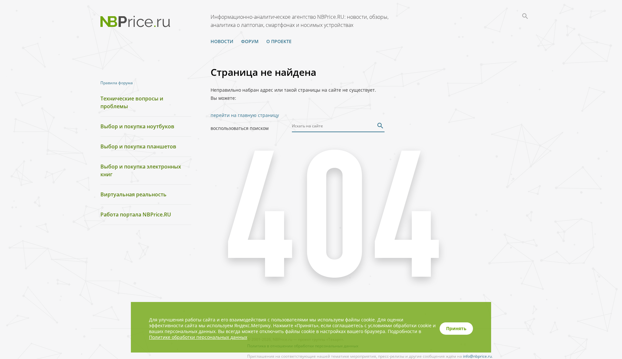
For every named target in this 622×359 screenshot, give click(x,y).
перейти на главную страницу (245, 115)
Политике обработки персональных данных (198, 337)
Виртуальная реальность (133, 194)
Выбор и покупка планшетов (138, 146)
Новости (222, 41)
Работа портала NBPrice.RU (135, 214)
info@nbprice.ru (477, 356)
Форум (250, 41)
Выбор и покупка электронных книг (140, 170)
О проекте (279, 41)
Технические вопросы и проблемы (131, 102)
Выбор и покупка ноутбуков (137, 126)
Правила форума (116, 83)
